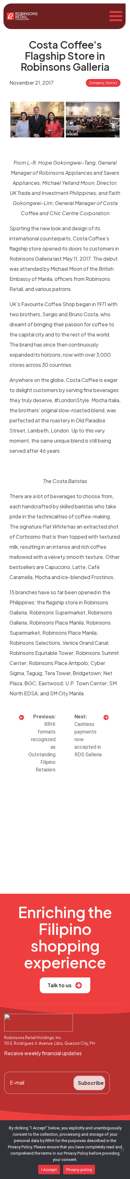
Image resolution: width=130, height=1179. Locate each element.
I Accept (49, 1169)
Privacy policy (79, 1169)
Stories (111, 83)
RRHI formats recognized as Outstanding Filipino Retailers (42, 747)
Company (96, 83)
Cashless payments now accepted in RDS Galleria (88, 739)
